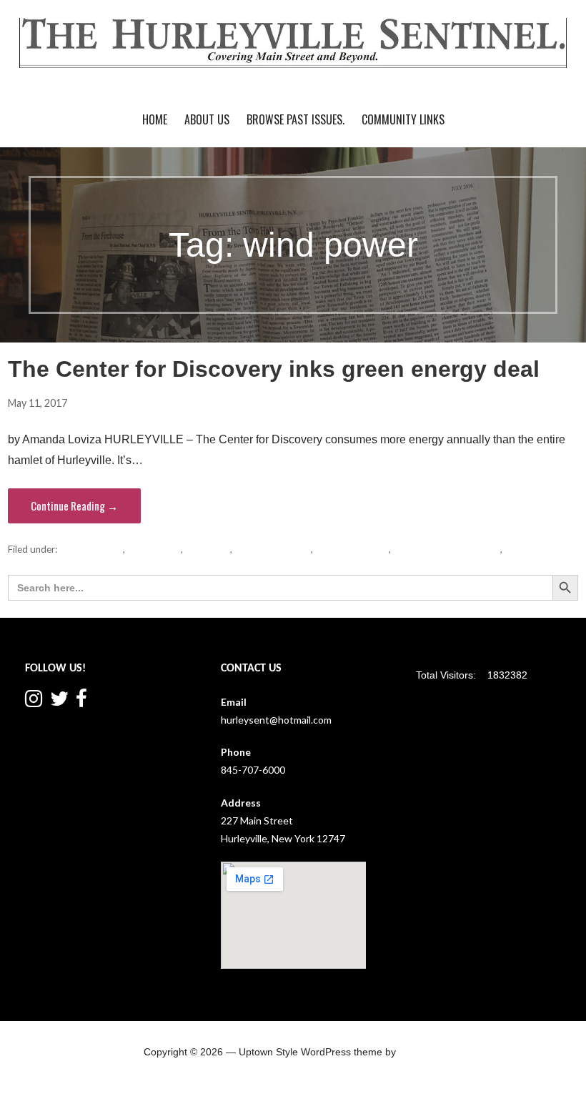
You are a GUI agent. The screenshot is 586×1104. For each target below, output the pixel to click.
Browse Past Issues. (295, 119)
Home (154, 119)
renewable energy (352, 549)
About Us (206, 119)
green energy (154, 549)
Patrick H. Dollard (272, 549)
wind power (529, 549)
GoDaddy (420, 1052)
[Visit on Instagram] (33, 702)
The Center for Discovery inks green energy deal (274, 369)
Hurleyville (207, 549)
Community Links (403, 119)
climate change (91, 549)
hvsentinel (103, 403)
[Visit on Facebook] (81, 702)
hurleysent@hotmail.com (276, 720)
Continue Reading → (74, 505)
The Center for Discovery (446, 549)
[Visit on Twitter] (59, 702)
